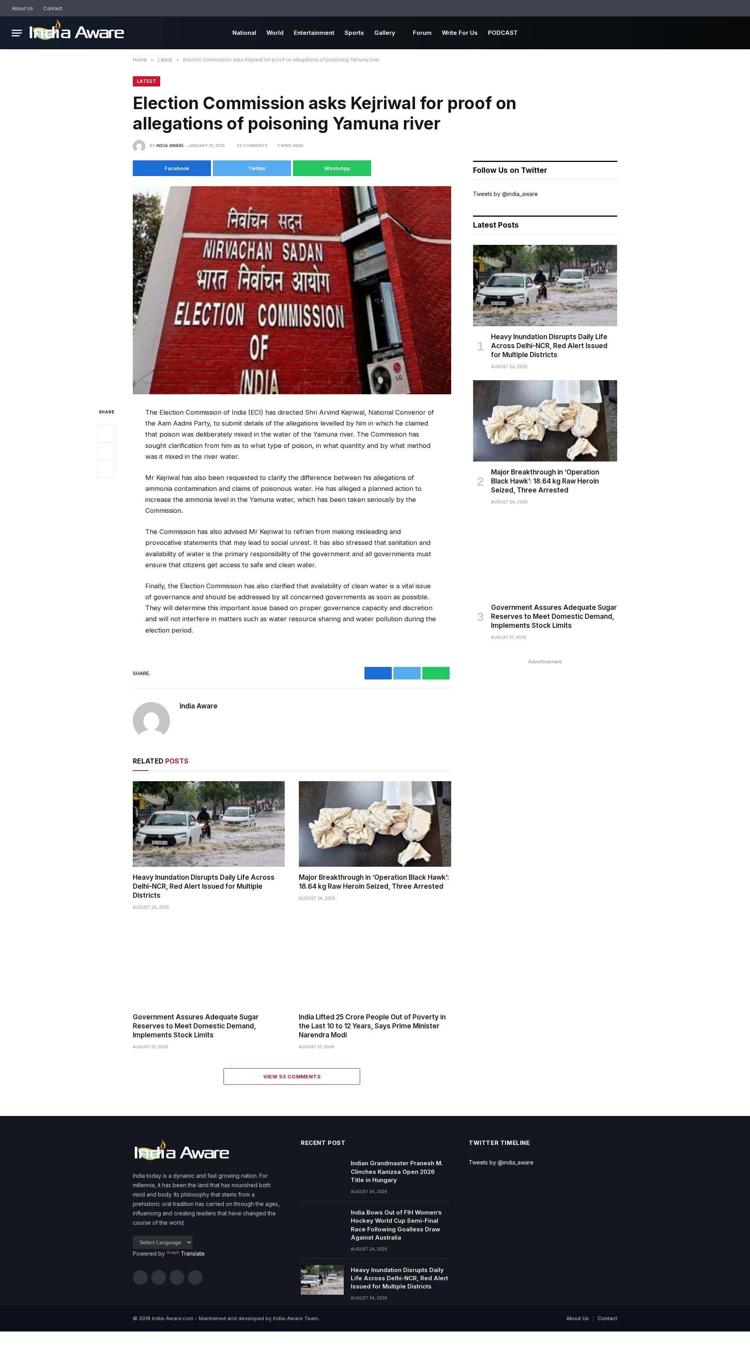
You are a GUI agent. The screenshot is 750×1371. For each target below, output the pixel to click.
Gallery (384, 32)
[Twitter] (107, 451)
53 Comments (252, 145)
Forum (422, 32)
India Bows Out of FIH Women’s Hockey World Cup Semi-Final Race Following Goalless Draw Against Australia (396, 1225)
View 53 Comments (292, 1076)
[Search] (735, 8)
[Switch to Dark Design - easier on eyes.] (724, 8)
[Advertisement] (545, 721)
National (244, 32)
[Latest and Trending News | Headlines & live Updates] (77, 33)
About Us (22, 8)
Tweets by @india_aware (505, 193)
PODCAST (503, 32)
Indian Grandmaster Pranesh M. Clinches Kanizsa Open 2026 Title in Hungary (397, 1171)
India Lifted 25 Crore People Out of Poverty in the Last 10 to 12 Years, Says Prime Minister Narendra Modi (372, 1026)
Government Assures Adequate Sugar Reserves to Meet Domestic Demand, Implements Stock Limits (196, 1026)
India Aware (170, 145)
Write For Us (460, 32)
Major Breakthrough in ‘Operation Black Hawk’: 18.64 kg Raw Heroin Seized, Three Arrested (374, 881)
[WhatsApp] (107, 469)
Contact (52, 8)
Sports (354, 32)
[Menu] (17, 33)
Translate (193, 1253)
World (275, 32)
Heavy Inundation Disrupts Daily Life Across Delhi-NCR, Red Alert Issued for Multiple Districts (204, 886)
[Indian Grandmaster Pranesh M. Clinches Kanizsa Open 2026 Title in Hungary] (322, 1173)
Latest (146, 81)
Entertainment (314, 32)
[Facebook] (107, 434)
